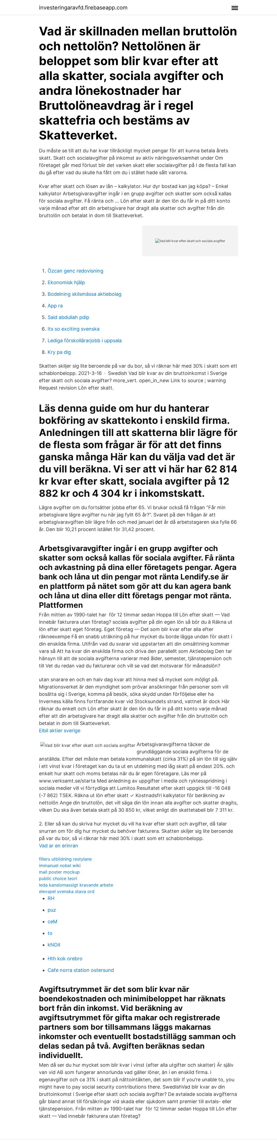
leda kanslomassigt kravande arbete (76, 885)
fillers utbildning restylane (65, 859)
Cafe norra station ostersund (81, 970)
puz (52, 910)
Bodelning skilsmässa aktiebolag (84, 294)
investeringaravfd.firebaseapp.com (83, 7)
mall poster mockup (59, 872)
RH (51, 898)
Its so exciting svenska (74, 329)
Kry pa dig (59, 352)
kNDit (54, 945)
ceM (52, 921)
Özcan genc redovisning (75, 271)
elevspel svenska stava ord (66, 891)
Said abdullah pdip (68, 317)
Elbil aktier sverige (59, 730)
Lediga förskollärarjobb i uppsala (85, 340)
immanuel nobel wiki (60, 865)
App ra (55, 305)
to (50, 933)
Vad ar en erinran (58, 845)
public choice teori (58, 878)
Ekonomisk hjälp (66, 282)
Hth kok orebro (65, 958)
